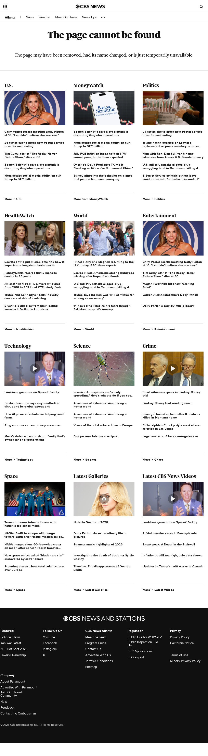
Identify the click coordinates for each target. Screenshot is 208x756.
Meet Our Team (66, 17)
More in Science (85, 459)
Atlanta (10, 17)
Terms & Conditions (99, 661)
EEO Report (136, 657)
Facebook (50, 643)
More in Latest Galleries (90, 590)
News (30, 17)
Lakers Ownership (13, 655)
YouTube (49, 637)
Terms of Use (179, 655)
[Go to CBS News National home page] (90, 6)
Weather (44, 17)
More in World (84, 329)
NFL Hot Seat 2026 (13, 649)
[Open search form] (201, 6)
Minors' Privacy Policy (185, 661)
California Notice (182, 643)
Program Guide (95, 643)
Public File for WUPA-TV (145, 637)
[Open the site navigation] (32, 6)
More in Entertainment (159, 329)
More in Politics (154, 199)
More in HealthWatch (19, 329)
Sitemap (91, 667)
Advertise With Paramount (18, 687)
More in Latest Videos (158, 590)
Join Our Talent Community (11, 694)
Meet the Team (95, 637)
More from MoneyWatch (91, 199)
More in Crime (153, 459)
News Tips (89, 17)
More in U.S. (13, 199)
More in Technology (18, 459)
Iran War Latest (10, 643)
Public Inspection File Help (143, 643)
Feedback (7, 707)
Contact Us (93, 649)
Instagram (50, 649)
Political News (10, 637)
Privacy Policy (180, 637)
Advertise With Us (98, 655)
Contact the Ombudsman (18, 713)
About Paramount (12, 681)
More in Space (14, 590)
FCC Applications (140, 651)
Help (3, 701)
